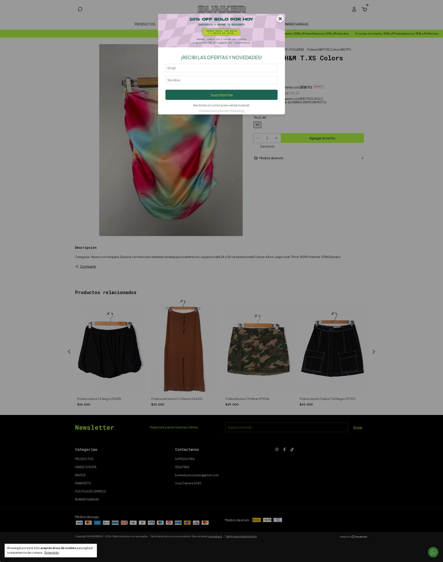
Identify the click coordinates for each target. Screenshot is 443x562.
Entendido (51, 552)
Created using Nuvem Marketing (221, 111)
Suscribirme (221, 94)
